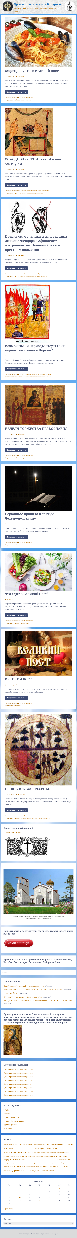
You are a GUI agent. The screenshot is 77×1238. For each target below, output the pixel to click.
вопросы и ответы (30, 1148)
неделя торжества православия (31, 458)
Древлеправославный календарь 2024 (18, 1088)
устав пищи (25, 623)
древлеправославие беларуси (18, 1152)
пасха (27, 1160)
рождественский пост (16, 1163)
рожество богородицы (28, 1163)
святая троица (52, 1163)
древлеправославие (26, 193)
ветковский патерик (19, 1148)
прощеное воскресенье (29, 818)
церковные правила (38, 377)
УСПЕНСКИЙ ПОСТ (11, 993)
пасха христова (33, 1160)
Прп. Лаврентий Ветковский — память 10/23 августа (24, 986)
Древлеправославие (30, 190)
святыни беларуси (61, 1163)
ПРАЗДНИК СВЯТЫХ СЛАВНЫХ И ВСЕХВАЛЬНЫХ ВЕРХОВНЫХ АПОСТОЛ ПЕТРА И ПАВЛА (38, 1001)
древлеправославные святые (42, 1152)
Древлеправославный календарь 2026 (18, 1095)
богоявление (41, 1144)
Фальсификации (44, 190)
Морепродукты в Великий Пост (32, 71)
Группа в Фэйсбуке (11, 1125)
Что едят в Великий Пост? (27, 594)
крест (34, 1156)
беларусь (19, 1144)
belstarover (21, 76)
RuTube (6, 1110)
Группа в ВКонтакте (11, 1117)
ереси (12, 1156)
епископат (6, 1156)
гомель (37, 1148)
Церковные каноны (30, 374)
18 (20, 1197)
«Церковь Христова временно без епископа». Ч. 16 (23, 997)
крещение (40, 1156)
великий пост (15, 100)
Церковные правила (44, 374)
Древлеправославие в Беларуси (37, 4)
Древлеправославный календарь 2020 (18, 1073)
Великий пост (28, 97)
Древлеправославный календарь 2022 (18, 1080)
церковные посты (44, 818)
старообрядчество (8, 1166)
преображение (62, 1160)
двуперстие (15, 193)
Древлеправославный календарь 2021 (18, 1077)
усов (15, 1166)
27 (39, 1200)
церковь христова (49, 1171)
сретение (68, 1163)
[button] (74, 4)
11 (19, 1194)
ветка (11, 1148)
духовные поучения (58, 1152)
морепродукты (26, 100)
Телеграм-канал (10, 1128)
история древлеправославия (23, 1156)
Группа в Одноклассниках (14, 1121)
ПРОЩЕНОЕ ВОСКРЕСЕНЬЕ (27, 789)
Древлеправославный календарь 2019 (18, 1069)
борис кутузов (51, 1144)
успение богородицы (22, 1166)
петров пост (53, 1160)
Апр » (11, 1209)
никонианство (49, 1156)
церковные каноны (24, 377)
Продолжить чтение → (16, 92)
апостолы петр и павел (9, 1144)
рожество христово (40, 1163)
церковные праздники (26, 1170)
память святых (18, 1160)
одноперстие (38, 193)
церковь (48, 377)
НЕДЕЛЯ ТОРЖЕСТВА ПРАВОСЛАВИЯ (36, 429)
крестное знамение (40, 276)
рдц (69, 1159)
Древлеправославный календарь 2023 (18, 1084)
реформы (7, 1163)
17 (9, 1197)
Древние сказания (44, 274)
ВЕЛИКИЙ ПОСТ (18, 679)
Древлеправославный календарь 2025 (18, 1091)
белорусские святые (31, 1144)
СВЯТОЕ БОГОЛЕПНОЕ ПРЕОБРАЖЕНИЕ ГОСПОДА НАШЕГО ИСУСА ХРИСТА (33, 990)
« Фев (6, 1209)
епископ (14, 377)
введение (60, 1144)
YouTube (7, 1114)
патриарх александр (44, 1160)
